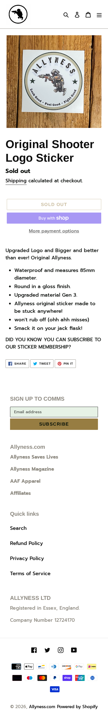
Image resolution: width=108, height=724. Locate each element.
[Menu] (99, 14)
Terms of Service (30, 573)
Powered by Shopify (77, 706)
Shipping (16, 180)
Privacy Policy (27, 558)
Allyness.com (42, 706)
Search (18, 528)
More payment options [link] (54, 231)
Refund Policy (26, 543)
